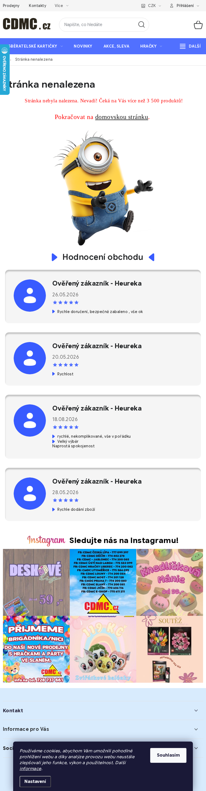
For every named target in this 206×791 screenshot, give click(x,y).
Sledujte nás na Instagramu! (124, 540)
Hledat (141, 25)
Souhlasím (168, 755)
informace (30, 768)
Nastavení (35, 781)
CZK (152, 5)
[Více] (190, 46)
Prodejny (11, 5)
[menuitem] (35, 46)
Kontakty (37, 5)
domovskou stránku (121, 116)
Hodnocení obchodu (103, 257)
